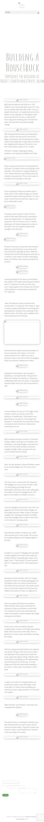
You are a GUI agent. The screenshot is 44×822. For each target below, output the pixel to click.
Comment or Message (10, 793)
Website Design (30, 817)
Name (5, 779)
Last (20, 784)
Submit (5, 795)
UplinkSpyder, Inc (22, 819)
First (21, 782)
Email (4, 787)
